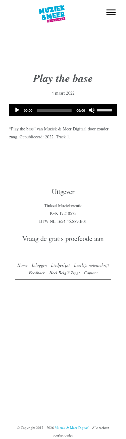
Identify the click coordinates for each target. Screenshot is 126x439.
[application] (63, 110)
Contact (91, 273)
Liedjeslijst (60, 265)
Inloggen (39, 265)
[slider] (105, 109)
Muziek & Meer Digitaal (63, 8)
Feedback (37, 273)
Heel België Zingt (64, 273)
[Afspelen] (17, 110)
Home (22, 265)
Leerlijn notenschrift (91, 265)
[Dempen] (92, 110)
